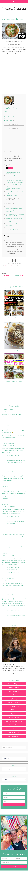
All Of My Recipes (14, 275)
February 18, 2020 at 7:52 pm (8, 555)
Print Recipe (14, 124)
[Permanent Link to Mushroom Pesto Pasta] (14, 348)
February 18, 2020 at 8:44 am (8, 471)
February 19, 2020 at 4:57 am (13, 542)
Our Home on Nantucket (14, 721)
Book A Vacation (14, 687)
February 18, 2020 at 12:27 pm (8, 506)
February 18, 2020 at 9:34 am (8, 488)
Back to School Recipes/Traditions (14, 695)
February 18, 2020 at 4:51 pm (8, 530)
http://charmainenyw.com (8, 437)
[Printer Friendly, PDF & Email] (4, 273)
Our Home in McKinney (14, 725)
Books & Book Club (14, 732)
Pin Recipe (14, 128)
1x (6, 168)
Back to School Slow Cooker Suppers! (14, 319)
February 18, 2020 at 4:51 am (8, 411)
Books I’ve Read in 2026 (14, 736)
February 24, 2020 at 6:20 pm (8, 594)
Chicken (5, 276)
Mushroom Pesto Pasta (14, 350)
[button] (14, 1)
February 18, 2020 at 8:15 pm (8, 580)
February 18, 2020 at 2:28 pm (13, 518)
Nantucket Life (14, 691)
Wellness (14, 710)
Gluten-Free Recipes (17, 276)
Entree (9, 276)
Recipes (14, 776)
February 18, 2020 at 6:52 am (13, 457)
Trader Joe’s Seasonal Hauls (14, 729)
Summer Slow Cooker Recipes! (14, 381)
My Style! (14, 714)
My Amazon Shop (14, 717)
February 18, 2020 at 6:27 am (8, 445)
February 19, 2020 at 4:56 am (13, 569)
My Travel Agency (14, 684)
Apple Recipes (14, 699)
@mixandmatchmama (10, 265)
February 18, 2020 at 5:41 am (8, 425)
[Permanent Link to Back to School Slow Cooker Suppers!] (14, 316)
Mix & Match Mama (14, 9)
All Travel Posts (14, 706)
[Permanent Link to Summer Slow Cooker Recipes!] (14, 379)
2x (9, 168)
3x (12, 168)
